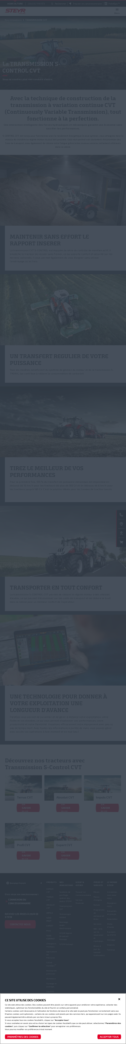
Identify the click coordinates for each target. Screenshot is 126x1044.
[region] (63, 1018)
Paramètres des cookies (22, 1036)
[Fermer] (119, 999)
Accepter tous (109, 1036)
